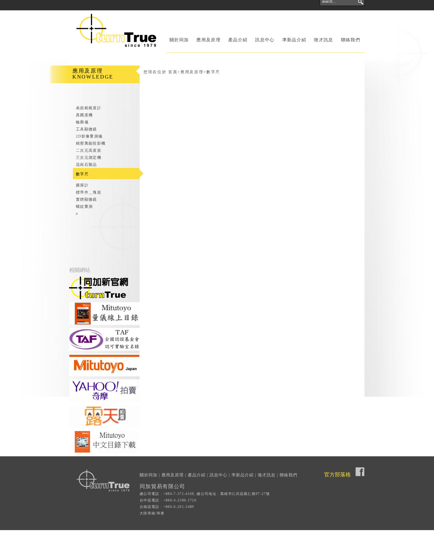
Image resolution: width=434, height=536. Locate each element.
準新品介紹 (294, 39)
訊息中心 (264, 39)
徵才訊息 (323, 39)
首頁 (172, 72)
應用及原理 (208, 39)
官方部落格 (337, 475)
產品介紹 (237, 39)
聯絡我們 (350, 39)
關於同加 (179, 39)
